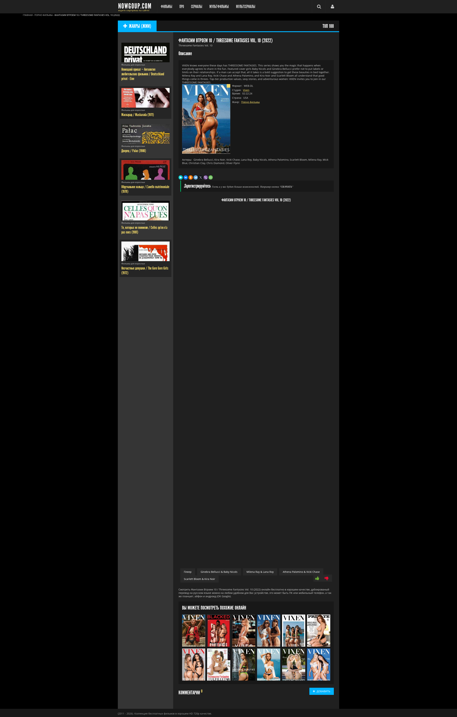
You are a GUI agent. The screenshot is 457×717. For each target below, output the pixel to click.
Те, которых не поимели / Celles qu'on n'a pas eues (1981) (144, 230)
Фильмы (166, 6)
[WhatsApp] (211, 177)
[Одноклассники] (191, 177)
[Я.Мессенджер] (181, 177)
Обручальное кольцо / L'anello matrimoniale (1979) (145, 189)
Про (181, 6)
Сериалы (196, 6)
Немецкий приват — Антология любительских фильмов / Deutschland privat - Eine (142, 74)
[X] (201, 177)
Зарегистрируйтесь (197, 186)
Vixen (246, 90)
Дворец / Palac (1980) (133, 151)
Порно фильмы (250, 102)
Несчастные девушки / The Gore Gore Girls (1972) (144, 270)
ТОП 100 (328, 26)
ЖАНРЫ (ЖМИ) (140, 26)
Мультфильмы (219, 6)
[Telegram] (196, 177)
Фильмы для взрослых (133, 64)
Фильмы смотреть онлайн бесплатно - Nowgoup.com (136, 6)
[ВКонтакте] (186, 177)
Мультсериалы (245, 6)
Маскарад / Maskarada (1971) (137, 114)
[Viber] (206, 177)
